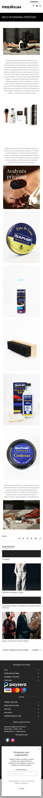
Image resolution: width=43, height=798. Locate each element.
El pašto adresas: (21, 769)
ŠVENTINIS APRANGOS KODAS (12, 593)
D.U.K (5, 670)
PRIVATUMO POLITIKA (11, 705)
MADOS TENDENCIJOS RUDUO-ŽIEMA (15, 641)
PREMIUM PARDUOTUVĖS (12, 716)
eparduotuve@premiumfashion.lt (15, 727)
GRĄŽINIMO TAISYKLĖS (11, 677)
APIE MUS (7, 709)
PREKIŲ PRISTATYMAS (11, 673)
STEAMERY (6, 559)
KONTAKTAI (8, 712)
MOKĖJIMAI (8, 680)
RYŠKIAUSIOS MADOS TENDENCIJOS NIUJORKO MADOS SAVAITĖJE (21, 607)
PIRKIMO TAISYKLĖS (11, 702)
